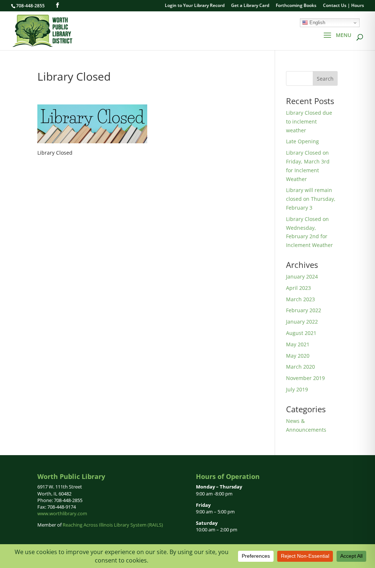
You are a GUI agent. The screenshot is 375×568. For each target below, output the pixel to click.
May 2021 (297, 344)
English (316, 22)
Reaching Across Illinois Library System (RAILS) (113, 524)
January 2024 (302, 276)
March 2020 (300, 366)
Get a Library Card (250, 5)
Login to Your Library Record (194, 5)
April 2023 (298, 287)
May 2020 (297, 355)
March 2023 (300, 299)
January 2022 (302, 321)
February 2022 (303, 310)
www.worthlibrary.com (62, 513)
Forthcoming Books (296, 5)
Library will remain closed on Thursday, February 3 (310, 199)
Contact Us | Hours (343, 5)
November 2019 (305, 378)
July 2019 (297, 389)
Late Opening (302, 141)
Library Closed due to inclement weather (309, 121)
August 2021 (301, 332)
